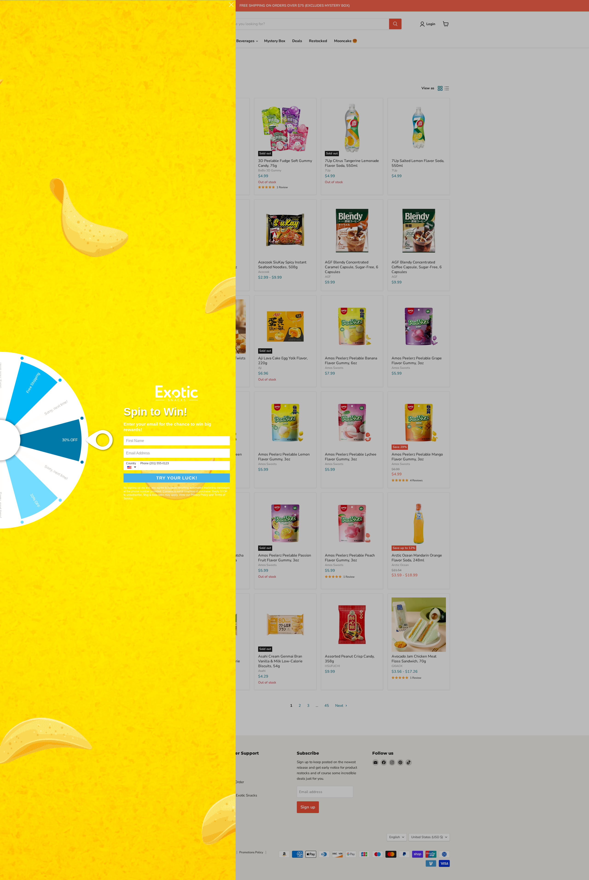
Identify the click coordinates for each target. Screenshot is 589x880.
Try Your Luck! (176, 478)
